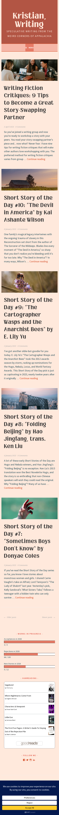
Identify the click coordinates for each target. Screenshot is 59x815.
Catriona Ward (11, 720)
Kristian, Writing (29, 20)
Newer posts (47, 617)
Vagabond (9, 685)
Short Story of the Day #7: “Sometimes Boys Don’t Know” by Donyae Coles (28, 541)
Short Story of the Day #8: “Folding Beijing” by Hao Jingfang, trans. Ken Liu (28, 432)
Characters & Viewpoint (15, 706)
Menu (31, 47)
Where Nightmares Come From (18, 695)
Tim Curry (10, 688)
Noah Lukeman (11, 734)
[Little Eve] (51, 723)
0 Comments (20, 127)
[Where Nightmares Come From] (51, 701)
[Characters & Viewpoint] (51, 712)
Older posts (11, 617)
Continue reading (36, 159)
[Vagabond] (51, 691)
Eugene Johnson (12, 699)
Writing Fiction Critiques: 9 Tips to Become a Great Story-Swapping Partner (29, 103)
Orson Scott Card (12, 709)
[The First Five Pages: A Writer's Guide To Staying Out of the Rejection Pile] (51, 734)
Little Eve (9, 717)
